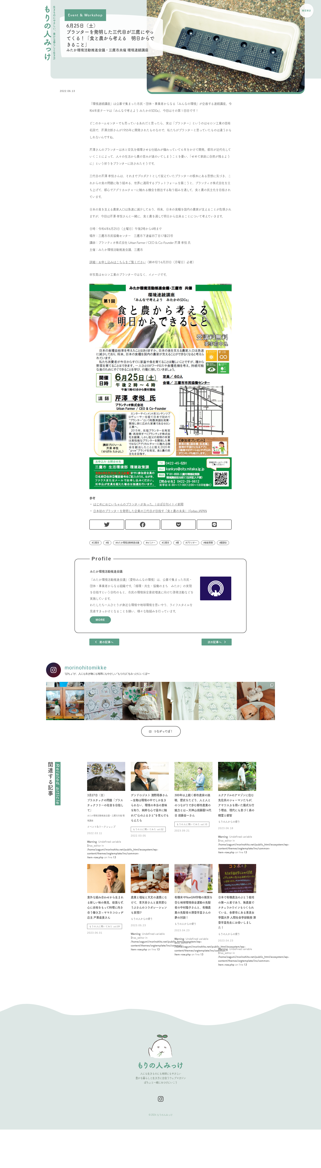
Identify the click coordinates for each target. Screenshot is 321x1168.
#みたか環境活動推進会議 (127, 542)
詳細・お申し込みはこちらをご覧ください (117, 262)
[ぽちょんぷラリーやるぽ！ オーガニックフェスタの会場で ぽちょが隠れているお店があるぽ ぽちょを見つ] (218, 701)
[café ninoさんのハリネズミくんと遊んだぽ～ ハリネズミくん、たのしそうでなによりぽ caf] (256, 701)
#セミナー (150, 542)
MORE (100, 619)
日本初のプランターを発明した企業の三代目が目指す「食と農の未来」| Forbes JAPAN (150, 511)
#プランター (191, 542)
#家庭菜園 (208, 542)
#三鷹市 (95, 542)
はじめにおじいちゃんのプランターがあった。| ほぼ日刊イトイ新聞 (138, 504)
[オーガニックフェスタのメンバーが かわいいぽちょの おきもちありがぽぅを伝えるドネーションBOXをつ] (141, 701)
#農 (177, 542)
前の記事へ (105, 642)
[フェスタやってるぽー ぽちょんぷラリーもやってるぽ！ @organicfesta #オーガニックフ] (65, 701)
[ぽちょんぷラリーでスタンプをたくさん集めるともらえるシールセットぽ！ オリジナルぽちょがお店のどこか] (103, 701)
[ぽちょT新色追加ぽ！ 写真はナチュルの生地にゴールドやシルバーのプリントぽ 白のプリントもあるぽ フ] (179, 701)
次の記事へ (215, 642)
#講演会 (223, 542)
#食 (107, 542)
